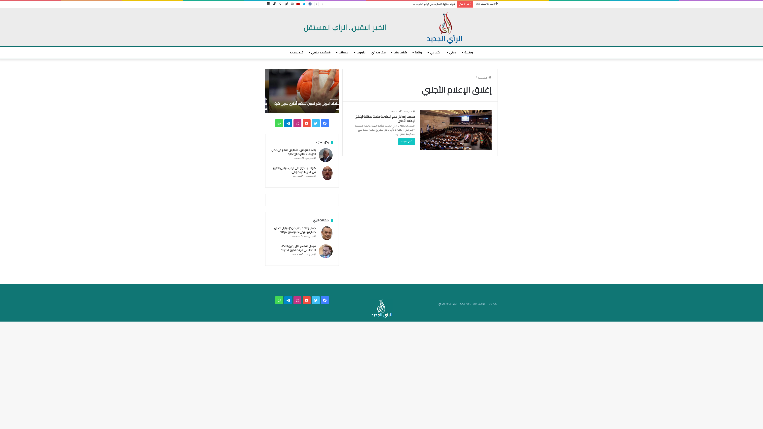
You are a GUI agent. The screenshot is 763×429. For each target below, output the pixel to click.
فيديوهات (296, 52)
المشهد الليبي (321, 52)
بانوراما (361, 52)
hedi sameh (309, 176)
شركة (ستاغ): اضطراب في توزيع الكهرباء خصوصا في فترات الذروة (422, 4)
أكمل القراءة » (406, 141)
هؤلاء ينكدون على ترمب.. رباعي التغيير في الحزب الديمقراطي (294, 170)
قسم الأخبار (408, 111)
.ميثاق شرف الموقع (448, 304)
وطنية (468, 52)
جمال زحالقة (308, 236)
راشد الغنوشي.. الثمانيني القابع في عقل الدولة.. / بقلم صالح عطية (293, 152)
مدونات (344, 52)
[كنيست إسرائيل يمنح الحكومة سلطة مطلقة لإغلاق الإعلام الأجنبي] (456, 130)
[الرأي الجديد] (381, 27)
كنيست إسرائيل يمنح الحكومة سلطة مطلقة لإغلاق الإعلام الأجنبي (385, 119)
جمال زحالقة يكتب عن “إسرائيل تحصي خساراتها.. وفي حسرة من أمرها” (295, 230)
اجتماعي (435, 52)
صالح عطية (309, 158)
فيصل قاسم (309, 254)
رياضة (418, 52)
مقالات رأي (378, 52)
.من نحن (492, 304)
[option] (302, 91)
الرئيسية (482, 78)
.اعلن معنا (465, 304)
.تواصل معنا (479, 304)
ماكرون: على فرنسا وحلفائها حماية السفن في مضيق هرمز (305, 106)
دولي (452, 52)
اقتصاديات (400, 52)
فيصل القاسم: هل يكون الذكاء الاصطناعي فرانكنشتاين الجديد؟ (298, 248)
